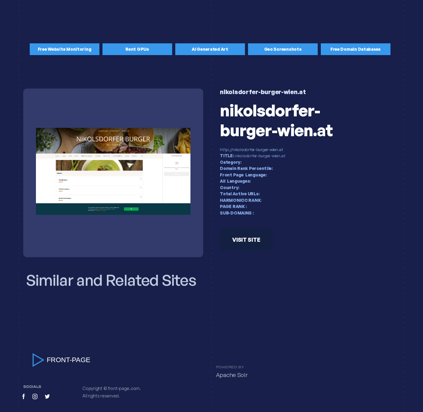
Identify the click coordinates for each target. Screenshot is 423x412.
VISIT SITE (246, 239)
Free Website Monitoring (64, 49)
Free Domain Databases (355, 49)
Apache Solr (232, 375)
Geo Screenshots (283, 49)
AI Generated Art (210, 49)
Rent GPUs (137, 49)
